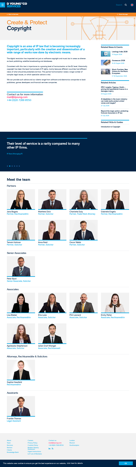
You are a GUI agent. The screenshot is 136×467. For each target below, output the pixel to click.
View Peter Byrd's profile (21, 270)
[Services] (18, 7)
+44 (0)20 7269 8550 (19, 100)
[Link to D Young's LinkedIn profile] (49, 448)
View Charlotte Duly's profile (83, 203)
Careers (30, 440)
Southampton (74, 445)
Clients (9, 450)
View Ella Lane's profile (52, 306)
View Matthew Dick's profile (52, 203)
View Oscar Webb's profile (83, 234)
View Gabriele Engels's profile (115, 203)
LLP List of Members (35, 454)
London (72, 440)
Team (9, 443)
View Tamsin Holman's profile (21, 234)
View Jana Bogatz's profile (21, 203)
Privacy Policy (32, 443)
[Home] (18, 3)
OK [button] (126, 463)
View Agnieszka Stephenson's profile (21, 337)
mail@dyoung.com (17, 97)
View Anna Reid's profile (52, 234)
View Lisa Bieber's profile (21, 306)
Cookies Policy (33, 445)
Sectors (9, 448)
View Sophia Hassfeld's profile (21, 373)
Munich (72, 443)
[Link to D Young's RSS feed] (53, 448)
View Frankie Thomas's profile (21, 410)
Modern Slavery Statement (33, 448)
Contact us (52, 440)
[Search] (125, 4)
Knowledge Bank (13, 452)
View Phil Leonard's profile (83, 306)
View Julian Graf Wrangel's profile (52, 337)
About (9, 440)
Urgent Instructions (34, 451)
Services (10, 445)
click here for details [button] (75, 463)
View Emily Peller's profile (115, 306)
